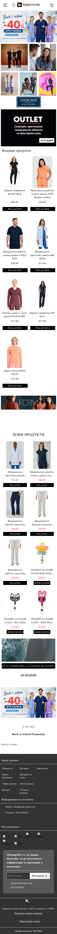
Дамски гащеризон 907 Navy (42, 315)
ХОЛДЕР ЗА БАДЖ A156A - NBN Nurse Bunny (42, 621)
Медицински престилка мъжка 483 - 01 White (15, 474)
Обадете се (7, 768)
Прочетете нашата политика (28, 913)
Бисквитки (42, 768)
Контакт (6, 790)
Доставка (24, 768)
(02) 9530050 (21, 812)
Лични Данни (27, 784)
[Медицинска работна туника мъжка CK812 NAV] (15, 233)
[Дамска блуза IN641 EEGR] (15, 352)
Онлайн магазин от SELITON (28, 931)
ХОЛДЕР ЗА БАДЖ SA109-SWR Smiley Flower (42, 572)
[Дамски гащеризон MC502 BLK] (15, 171)
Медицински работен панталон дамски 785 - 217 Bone (15, 572)
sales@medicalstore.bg (24, 807)
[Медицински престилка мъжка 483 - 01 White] (15, 455)
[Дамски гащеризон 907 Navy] (42, 294)
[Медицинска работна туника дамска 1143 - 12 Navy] (42, 455)
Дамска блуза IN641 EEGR (15, 372)
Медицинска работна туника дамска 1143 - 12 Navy (42, 474)
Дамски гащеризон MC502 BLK (14, 192)
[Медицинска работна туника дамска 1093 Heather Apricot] (42, 171)
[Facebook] (5, 818)
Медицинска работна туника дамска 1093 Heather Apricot (42, 194)
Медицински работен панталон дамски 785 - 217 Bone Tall (42, 523)
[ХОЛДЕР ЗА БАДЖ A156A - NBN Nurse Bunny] (42, 602)
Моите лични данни (30, 921)
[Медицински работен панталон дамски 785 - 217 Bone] (15, 553)
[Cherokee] (28, 102)
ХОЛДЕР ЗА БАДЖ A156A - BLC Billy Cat (15, 621)
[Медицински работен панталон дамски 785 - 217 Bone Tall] (42, 504)
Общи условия (9, 784)
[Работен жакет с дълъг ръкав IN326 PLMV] (15, 294)
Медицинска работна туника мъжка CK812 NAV (15, 255)
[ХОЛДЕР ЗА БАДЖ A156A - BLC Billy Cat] (15, 602)
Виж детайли (15, 209)
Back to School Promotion (28, 734)
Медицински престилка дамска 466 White (42, 255)
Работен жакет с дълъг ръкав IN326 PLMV (14, 315)
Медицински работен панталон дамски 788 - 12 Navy (15, 523)
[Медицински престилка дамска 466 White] (42, 233)
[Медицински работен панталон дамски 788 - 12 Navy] (15, 504)
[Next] (40, 101)
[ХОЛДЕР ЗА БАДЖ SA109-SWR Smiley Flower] (42, 553)
